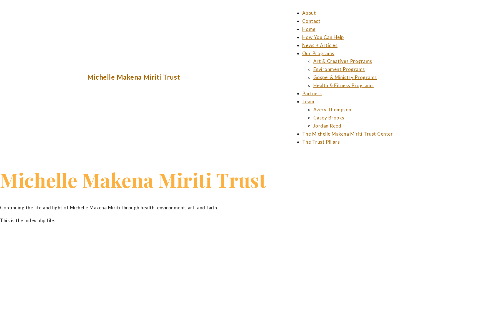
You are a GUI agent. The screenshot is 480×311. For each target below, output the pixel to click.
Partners (312, 93)
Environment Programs (339, 69)
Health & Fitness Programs (343, 85)
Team (308, 101)
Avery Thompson (332, 109)
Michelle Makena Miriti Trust (133, 77)
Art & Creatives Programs (342, 61)
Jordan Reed (327, 126)
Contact (311, 21)
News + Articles (320, 45)
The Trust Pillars (321, 142)
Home (309, 29)
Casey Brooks (328, 118)
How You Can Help (323, 37)
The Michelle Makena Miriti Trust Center (347, 134)
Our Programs (318, 53)
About (309, 13)
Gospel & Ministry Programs (345, 77)
